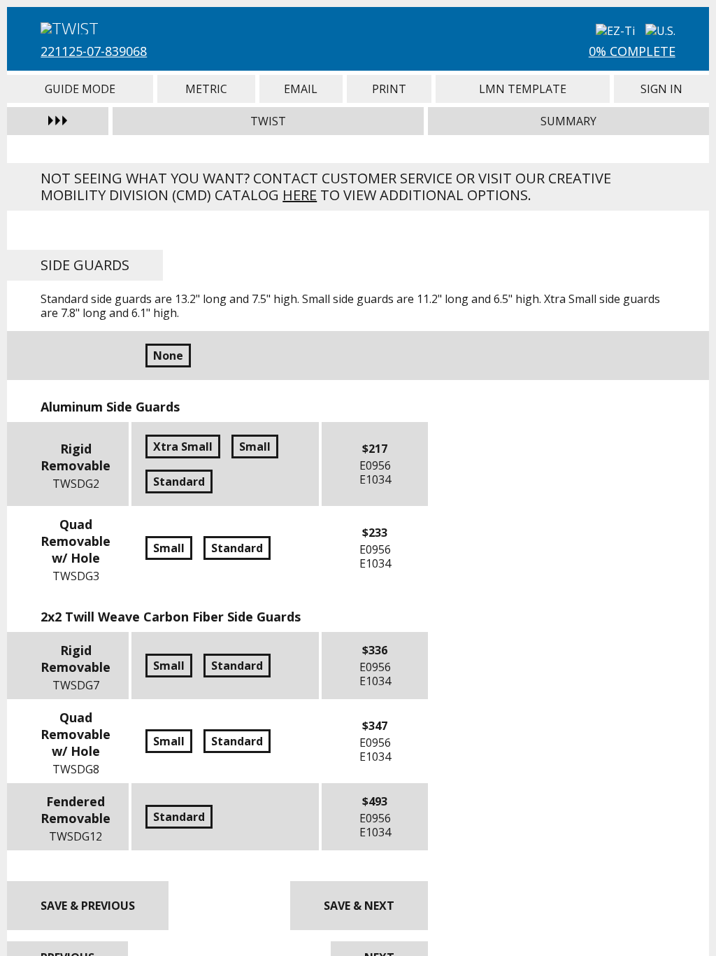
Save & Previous (88, 905)
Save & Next (359, 905)
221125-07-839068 (94, 51)
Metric (206, 89)
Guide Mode (80, 89)
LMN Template (523, 89)
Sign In (661, 89)
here (299, 194)
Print (389, 89)
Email (301, 89)
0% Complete (632, 51)
